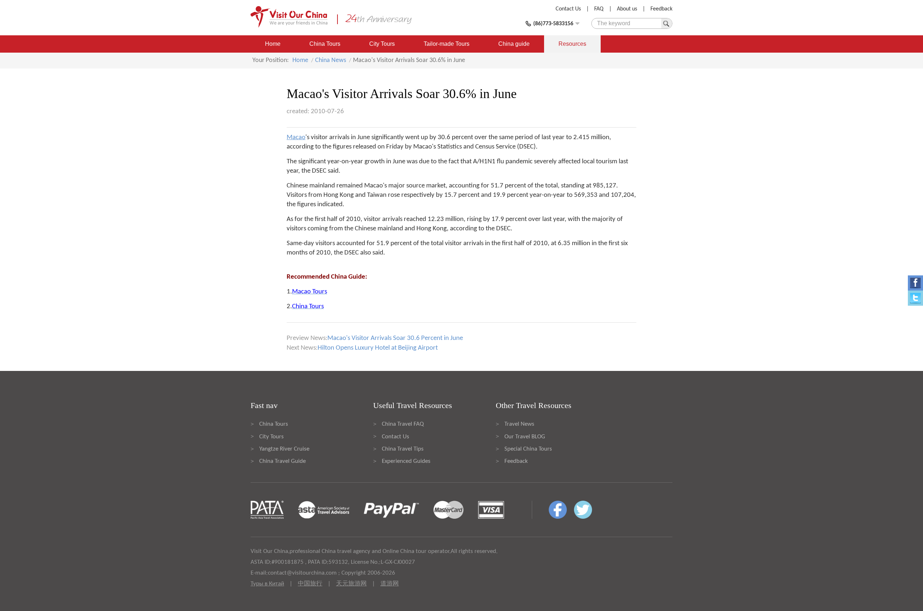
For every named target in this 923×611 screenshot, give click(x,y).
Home (273, 44)
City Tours (382, 44)
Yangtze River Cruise (284, 449)
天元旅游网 (351, 584)
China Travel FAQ (403, 424)
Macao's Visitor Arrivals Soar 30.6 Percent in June (395, 338)
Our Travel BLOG (524, 437)
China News (330, 60)
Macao (296, 137)
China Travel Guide (282, 461)
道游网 (389, 584)
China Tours (324, 44)
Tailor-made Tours (446, 44)
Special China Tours (528, 449)
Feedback (661, 9)
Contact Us (568, 9)
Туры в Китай (267, 584)
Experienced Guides (406, 461)
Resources (572, 44)
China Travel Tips (403, 449)
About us (627, 9)
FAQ (599, 9)
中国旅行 (310, 584)
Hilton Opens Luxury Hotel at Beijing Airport (378, 348)
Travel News (519, 424)
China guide (514, 44)
